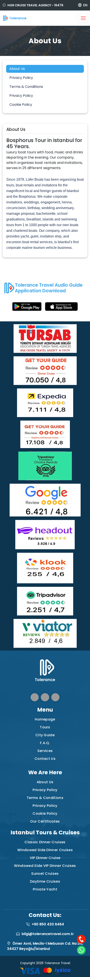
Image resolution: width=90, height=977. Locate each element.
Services (45, 750)
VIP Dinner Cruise (45, 857)
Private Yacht (45, 889)
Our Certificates (45, 821)
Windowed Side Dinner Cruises (45, 849)
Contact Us (45, 758)
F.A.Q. (45, 742)
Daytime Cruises (45, 881)
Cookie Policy (20, 104)
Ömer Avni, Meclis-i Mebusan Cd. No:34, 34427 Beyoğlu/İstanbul (45, 946)
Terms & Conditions (26, 86)
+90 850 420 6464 (48, 924)
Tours (45, 727)
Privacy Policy (21, 77)
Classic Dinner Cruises (44, 842)
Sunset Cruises (45, 873)
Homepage (45, 719)
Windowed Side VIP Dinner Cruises (45, 865)
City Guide (45, 735)
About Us (17, 68)
